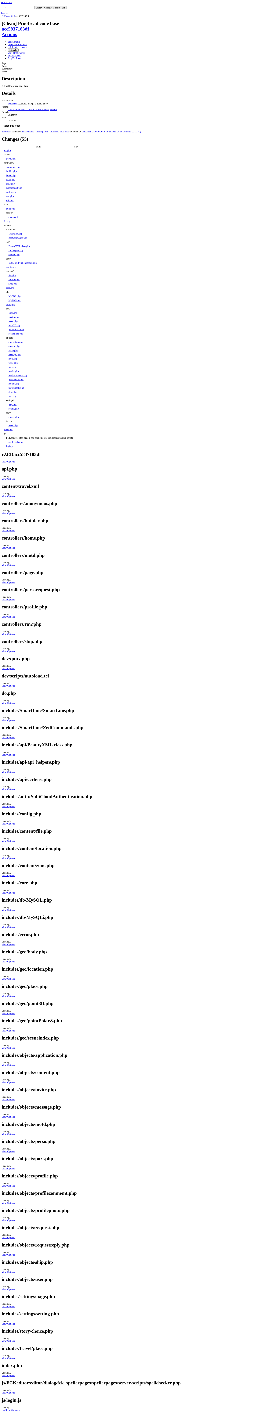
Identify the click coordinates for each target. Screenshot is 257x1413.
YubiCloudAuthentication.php (22, 263)
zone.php (12, 283)
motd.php (10, 179)
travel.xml (10, 158)
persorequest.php (14, 188)
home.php (10, 175)
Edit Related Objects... (18, 47)
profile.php (11, 192)
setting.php (13, 408)
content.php (13, 346)
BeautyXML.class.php (19, 246)
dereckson (13, 103)
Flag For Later (14, 58)
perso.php (13, 363)
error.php (10, 304)
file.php (12, 275)
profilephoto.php (16, 379)
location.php (14, 279)
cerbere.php (13, 254)
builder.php (11, 171)
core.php (10, 288)
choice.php (13, 417)
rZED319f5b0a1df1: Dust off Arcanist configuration (32, 109)
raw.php (10, 196)
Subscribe (13, 50)
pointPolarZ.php (16, 329)
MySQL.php (14, 296)
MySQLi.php (14, 300)
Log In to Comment (11, 1410)
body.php (12, 313)
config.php (11, 267)
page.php (10, 183)
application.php (15, 342)
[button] (128, 13)
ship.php (10, 200)
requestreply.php (16, 388)
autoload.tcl (13, 217)
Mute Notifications (16, 53)
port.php (12, 367)
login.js (9, 446)
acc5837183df (15, 29)
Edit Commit (14, 41)
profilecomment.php (17, 375)
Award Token (14, 55)
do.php (7, 221)
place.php (13, 321)
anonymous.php (13, 167)
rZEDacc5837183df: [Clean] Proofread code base (45, 131)
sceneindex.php (15, 333)
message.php (14, 354)
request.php (13, 383)
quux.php (10, 208)
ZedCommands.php (17, 238)
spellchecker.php (16, 442)
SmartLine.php (15, 233)
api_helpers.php (15, 250)
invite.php (13, 350)
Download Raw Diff (17, 44)
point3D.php (14, 325)
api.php (7, 150)
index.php (8, 429)
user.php (12, 396)
